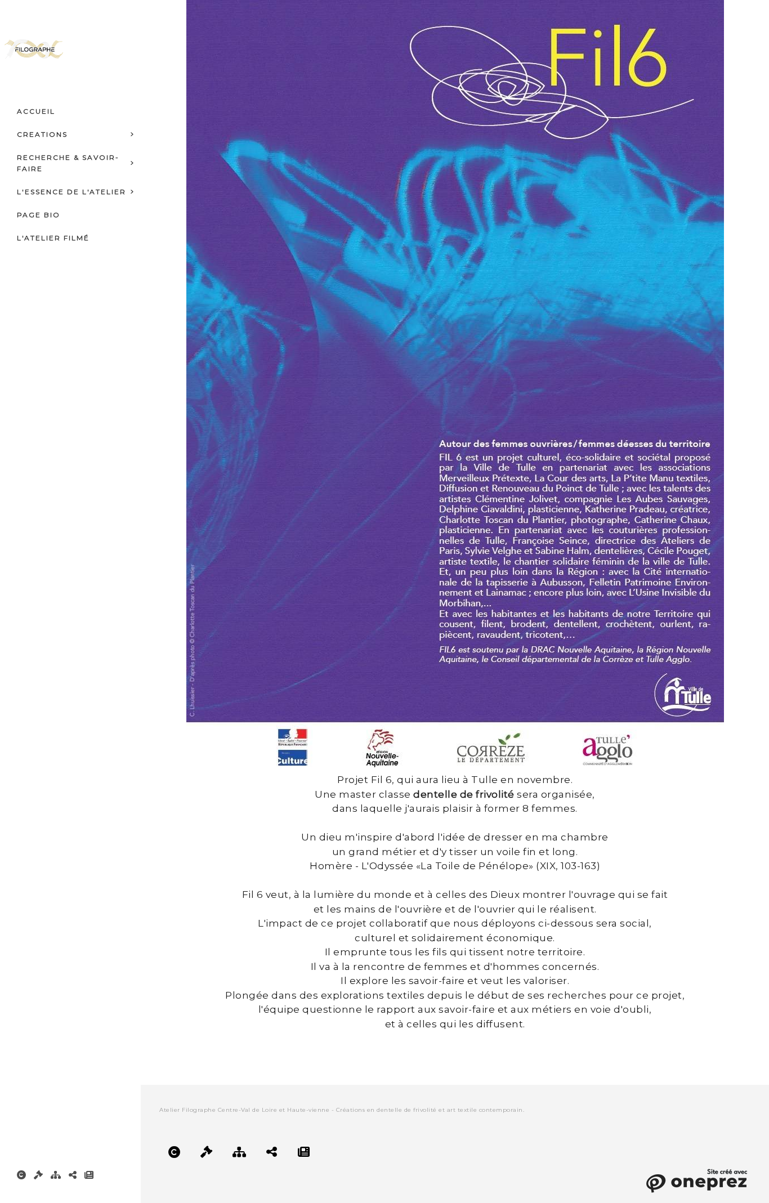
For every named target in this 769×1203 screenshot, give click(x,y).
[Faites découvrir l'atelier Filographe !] (73, 1174)
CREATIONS (42, 134)
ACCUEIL (36, 111)
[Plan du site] (56, 1174)
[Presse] (89, 1174)
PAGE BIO (38, 215)
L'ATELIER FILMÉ (53, 238)
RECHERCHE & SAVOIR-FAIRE (68, 163)
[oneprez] (696, 1179)
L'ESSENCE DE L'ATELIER (71, 191)
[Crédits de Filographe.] (21, 1174)
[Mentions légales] (38, 1174)
